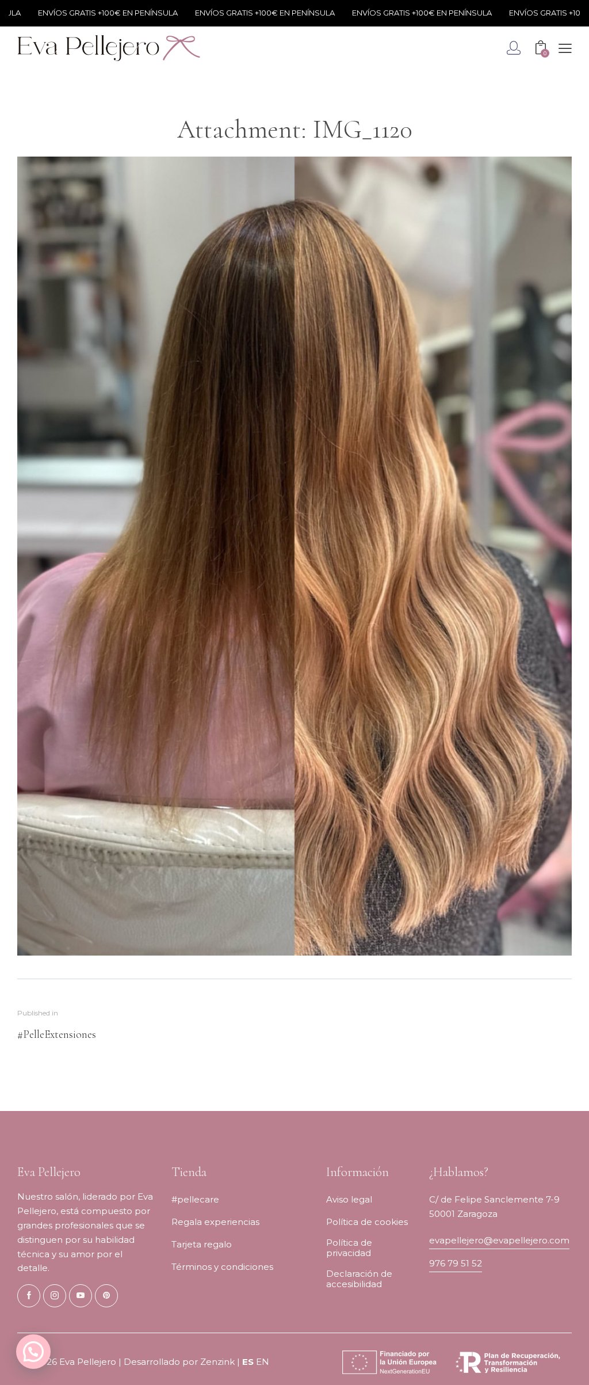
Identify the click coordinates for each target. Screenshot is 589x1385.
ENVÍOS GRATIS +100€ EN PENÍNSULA (81, 12)
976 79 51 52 (455, 1263)
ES (248, 1361)
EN (262, 1361)
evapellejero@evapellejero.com (499, 1240)
